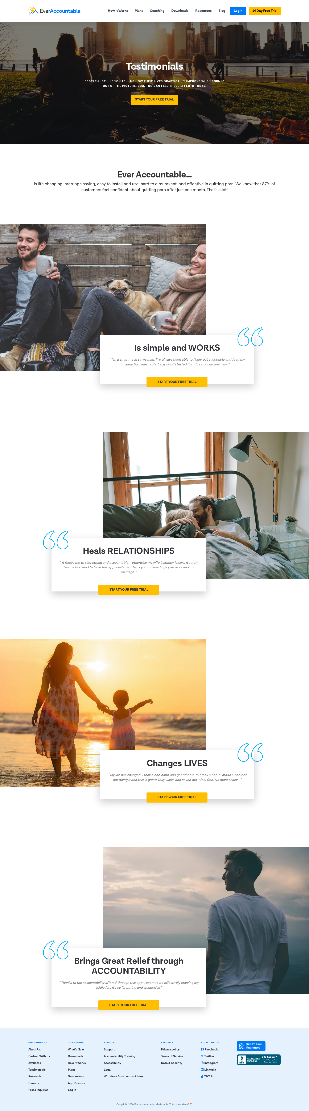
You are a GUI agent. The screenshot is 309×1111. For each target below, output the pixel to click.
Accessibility (112, 1063)
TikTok (208, 1076)
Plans (139, 11)
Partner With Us (39, 1056)
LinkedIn (210, 1070)
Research (34, 1076)
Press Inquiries (38, 1090)
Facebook (211, 1049)
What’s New (76, 1049)
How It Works (118, 11)
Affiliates (34, 1063)
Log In (72, 1090)
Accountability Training (119, 1056)
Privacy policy (170, 1049)
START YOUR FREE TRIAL (154, 99)
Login (238, 11)
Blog (221, 11)
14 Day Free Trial (264, 11)
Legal (107, 1070)
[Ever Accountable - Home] (54, 11)
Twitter (209, 1056)
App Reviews (76, 1083)
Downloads (180, 11)
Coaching (157, 11)
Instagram (211, 1063)
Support (109, 1049)
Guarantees (76, 1076)
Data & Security (171, 1063)
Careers (33, 1083)
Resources (203, 11)
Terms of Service (172, 1056)
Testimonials (37, 1070)
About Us (34, 1049)
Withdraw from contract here (123, 1076)
